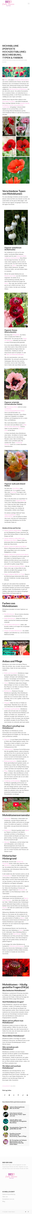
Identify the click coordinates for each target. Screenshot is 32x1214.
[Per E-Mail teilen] (27, 1095)
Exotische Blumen (6, 60)
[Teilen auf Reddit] (23, 1095)
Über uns (5, 1196)
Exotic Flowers (11, 1211)
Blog (3, 1201)
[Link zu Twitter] (25, 1211)
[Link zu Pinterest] (28, 1211)
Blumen (13, 1086)
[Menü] (29, 3)
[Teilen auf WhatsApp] (14, 1095)
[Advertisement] (16, 23)
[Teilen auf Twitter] (9, 1095)
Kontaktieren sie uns (8, 1199)
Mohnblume (9, 134)
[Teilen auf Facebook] (4, 1095)
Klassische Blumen (16, 60)
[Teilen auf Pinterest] (18, 1095)
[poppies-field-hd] (16, 72)
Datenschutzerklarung (8, 1194)
